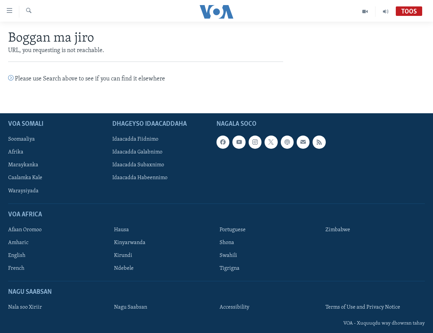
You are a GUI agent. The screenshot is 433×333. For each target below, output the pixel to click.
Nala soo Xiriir (25, 307)
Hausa (121, 230)
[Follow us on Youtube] (238, 142)
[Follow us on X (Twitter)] (271, 142)
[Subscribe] (303, 142)
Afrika (15, 152)
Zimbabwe (337, 230)
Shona (227, 242)
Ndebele (124, 268)
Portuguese (233, 230)
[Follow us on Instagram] (255, 142)
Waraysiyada (23, 190)
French (16, 268)
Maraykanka (23, 165)
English (16, 255)
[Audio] (385, 11)
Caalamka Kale (25, 178)
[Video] (365, 11)
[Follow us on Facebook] (222, 142)
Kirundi (123, 255)
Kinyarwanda (129, 242)
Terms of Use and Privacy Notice (362, 307)
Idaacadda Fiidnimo (135, 139)
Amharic (18, 242)
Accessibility (234, 307)
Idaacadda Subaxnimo (138, 165)
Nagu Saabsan (130, 307)
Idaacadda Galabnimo (137, 152)
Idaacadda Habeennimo (139, 178)
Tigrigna (230, 268)
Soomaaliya (21, 139)
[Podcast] (287, 142)
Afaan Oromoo (25, 230)
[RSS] (319, 142)
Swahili (228, 255)
